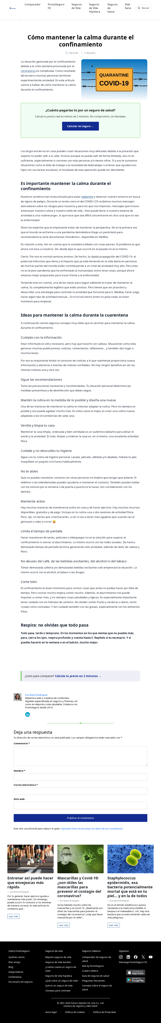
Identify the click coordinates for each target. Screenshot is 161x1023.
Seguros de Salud (112, 8)
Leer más (13, 916)
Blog (10, 966)
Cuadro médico (90, 970)
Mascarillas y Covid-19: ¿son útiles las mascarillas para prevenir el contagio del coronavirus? (79, 886)
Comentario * (22, 743)
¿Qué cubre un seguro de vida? (61, 980)
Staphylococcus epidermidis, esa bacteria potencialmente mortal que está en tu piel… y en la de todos (130, 886)
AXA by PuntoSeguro (93, 965)
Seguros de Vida (77, 6)
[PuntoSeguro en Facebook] (136, 957)
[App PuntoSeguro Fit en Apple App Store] (135, 971)
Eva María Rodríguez (36, 694)
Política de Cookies (75, 1012)
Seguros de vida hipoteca (58, 975)
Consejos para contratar (58, 990)
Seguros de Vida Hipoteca (94, 8)
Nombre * (19, 770)
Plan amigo (14, 962)
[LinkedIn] (27, 714)
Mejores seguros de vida (58, 957)
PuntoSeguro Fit (56, 6)
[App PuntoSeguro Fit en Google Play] (135, 978)
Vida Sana (128, 6)
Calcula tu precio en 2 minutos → (78, 676)
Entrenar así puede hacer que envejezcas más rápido (30, 882)
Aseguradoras (15, 971)
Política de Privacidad (104, 1012)
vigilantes (87, 196)
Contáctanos (15, 976)
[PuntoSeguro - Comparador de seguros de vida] (12, 8)
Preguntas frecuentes (93, 980)
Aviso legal (51, 1012)
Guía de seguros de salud (95, 975)
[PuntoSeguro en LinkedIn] (128, 957)
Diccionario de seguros (20, 981)
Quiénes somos (16, 957)
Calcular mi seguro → (80, 126)
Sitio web (19, 799)
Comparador (33, 4)
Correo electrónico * (26, 784)
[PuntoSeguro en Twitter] (143, 957)
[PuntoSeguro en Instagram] (121, 957)
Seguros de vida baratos (58, 962)
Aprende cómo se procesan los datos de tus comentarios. (92, 828)
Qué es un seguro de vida (58, 985)
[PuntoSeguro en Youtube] (151, 957)
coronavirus (28, 71)
